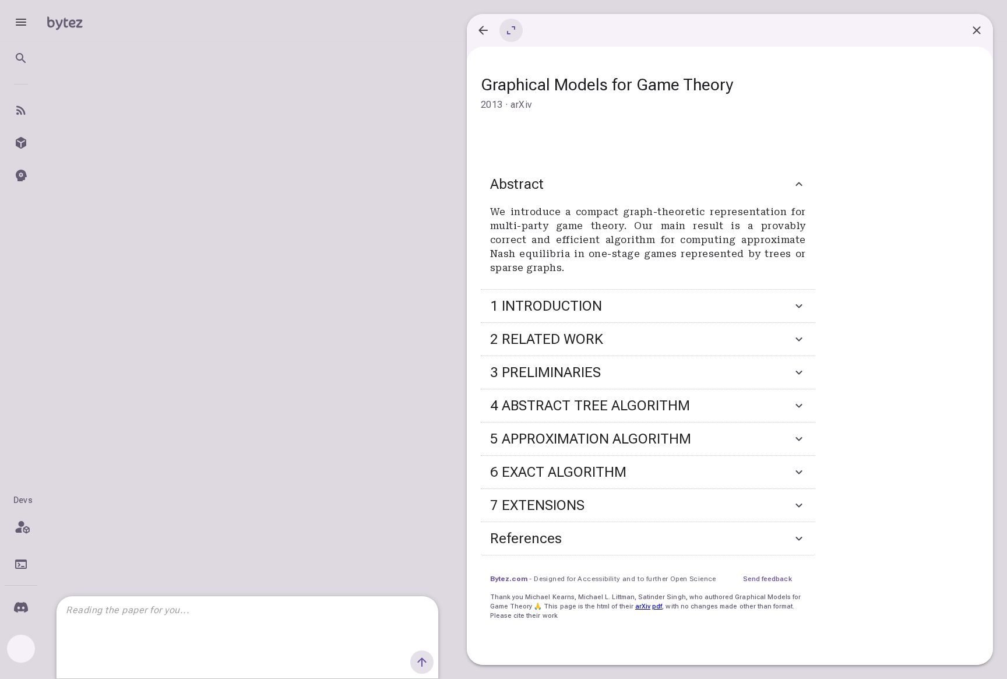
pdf (657, 606)
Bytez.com (508, 579)
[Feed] (21, 110)
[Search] (21, 58)
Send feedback (767, 579)
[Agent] (21, 175)
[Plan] (21, 527)
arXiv (642, 606)
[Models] (21, 142)
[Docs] (21, 564)
